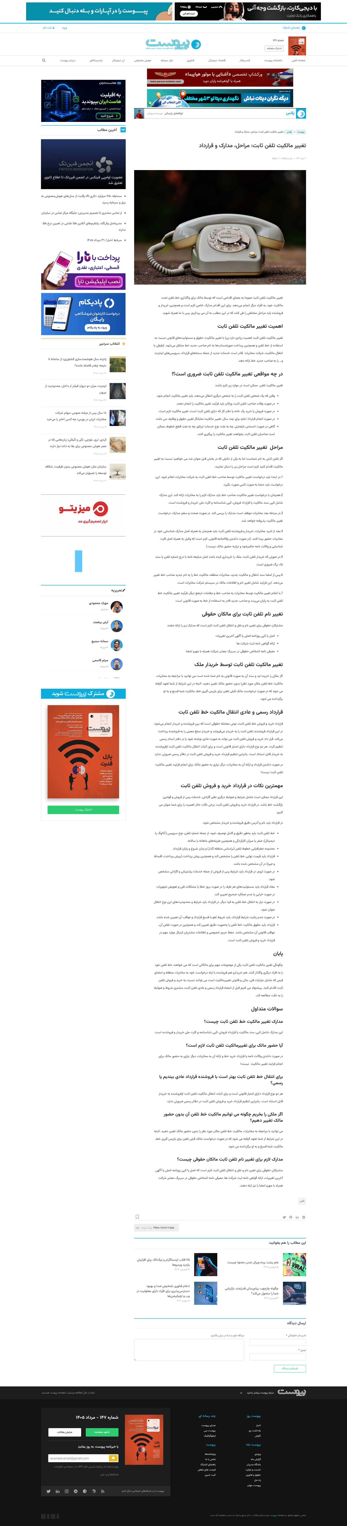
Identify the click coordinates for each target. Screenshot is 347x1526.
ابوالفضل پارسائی (165, 113)
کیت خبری (210, 1475)
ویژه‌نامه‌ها (210, 1454)
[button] (44, 61)
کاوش (258, 1436)
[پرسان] (220, 78)
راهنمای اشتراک (291, 28)
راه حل (257, 1480)
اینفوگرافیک (210, 1436)
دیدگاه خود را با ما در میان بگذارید (227, 1336)
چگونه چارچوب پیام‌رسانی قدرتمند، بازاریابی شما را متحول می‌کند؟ (252, 1291)
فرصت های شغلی (207, 1470)
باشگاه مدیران (254, 1465)
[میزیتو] (83, 515)
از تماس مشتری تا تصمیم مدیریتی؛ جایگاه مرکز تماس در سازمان (81, 213)
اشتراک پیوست (83, 810)
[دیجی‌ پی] (248, 11)
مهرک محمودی (98, 603)
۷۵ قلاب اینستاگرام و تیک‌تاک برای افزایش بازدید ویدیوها (163, 1262)
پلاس (290, 113)
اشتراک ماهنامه (274, 48)
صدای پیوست (208, 1426)
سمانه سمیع (100, 641)
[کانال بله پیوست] (99, 11)
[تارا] (83, 269)
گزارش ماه (256, 1459)
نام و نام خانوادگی (297, 1336)
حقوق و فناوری (253, 1475)
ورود (64, 28)
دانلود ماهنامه (102, 1432)
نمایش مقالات (64, 1432)
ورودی (258, 1454)
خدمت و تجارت (253, 1470)
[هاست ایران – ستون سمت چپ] (83, 101)
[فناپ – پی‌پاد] (83, 314)
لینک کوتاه (146, 1227)
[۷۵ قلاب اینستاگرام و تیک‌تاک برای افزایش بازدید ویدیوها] (205, 1276)
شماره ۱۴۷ (278, 41)
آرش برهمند (100, 622)
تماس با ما (210, 1459)
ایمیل (303, 1350)
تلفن (302, 1201)
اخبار (258, 1426)
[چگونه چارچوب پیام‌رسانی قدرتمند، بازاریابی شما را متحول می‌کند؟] (294, 1304)
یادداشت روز (255, 1431)
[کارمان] (83, 561)
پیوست (300, 132)
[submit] (113, 1458)
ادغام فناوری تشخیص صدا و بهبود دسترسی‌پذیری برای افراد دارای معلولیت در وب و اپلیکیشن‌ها (163, 1291)
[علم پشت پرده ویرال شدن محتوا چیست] (294, 1276)
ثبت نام (47, 28)
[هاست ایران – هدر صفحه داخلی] (220, 98)
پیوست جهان (254, 1485)
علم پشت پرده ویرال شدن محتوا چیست (253, 1262)
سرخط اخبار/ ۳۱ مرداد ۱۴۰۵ (104, 240)
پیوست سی (210, 1431)
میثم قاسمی (100, 660)
